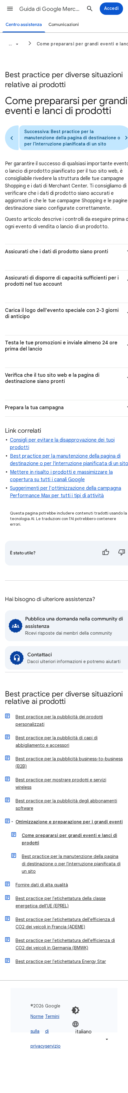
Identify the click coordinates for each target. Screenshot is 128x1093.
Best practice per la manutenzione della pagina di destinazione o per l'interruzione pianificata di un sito (71, 864)
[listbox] (90, 1032)
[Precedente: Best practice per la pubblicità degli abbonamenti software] (12, 137)
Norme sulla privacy (37, 1031)
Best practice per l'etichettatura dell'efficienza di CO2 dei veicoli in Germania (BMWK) (65, 944)
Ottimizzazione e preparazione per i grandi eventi (69, 822)
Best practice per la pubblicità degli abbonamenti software (66, 804)
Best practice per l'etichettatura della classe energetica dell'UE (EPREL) (61, 902)
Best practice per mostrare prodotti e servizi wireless (61, 783)
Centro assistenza (24, 24)
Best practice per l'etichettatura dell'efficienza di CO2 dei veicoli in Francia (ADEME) (65, 923)
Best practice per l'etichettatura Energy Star (61, 961)
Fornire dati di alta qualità (42, 885)
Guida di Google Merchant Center (50, 9)
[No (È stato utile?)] (122, 553)
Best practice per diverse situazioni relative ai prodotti (64, 698)
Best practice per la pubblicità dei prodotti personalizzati (59, 720)
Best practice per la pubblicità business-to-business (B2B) (69, 762)
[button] (9, 8)
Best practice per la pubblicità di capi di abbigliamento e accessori (57, 741)
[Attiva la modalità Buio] (75, 1010)
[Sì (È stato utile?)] (105, 553)
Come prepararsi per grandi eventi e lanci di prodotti (69, 839)
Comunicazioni (63, 24)
